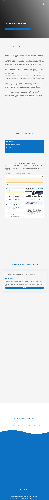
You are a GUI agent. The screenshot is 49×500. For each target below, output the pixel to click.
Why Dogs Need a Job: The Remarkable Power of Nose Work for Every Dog (24, 277)
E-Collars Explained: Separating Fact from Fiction (15, 348)
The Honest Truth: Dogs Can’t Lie (11, 332)
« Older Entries (6, 361)
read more (24, 287)
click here (10, 83)
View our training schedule (23, 29)
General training (11, 350)
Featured (12, 280)
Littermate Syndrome (9, 316)
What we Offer (10, 29)
